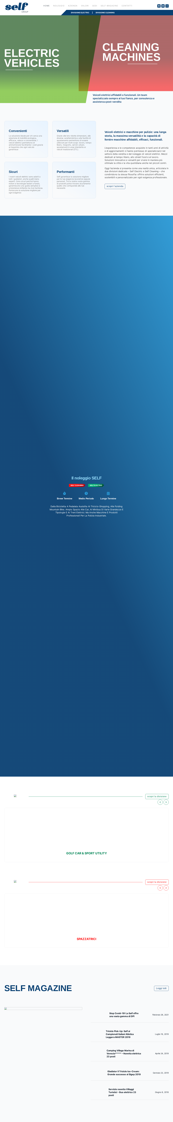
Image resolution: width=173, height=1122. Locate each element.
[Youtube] (163, 6)
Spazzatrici (86, 939)
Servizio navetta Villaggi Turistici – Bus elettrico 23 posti (122, 1092)
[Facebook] (159, 6)
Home (46, 6)
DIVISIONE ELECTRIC (80, 13)
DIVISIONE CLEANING (105, 13)
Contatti (127, 6)
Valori (85, 6)
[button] (160, 802)
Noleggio (59, 6)
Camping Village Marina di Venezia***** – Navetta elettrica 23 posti (124, 1053)
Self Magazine (109, 6)
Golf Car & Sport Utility (86, 853)
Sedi (94, 6)
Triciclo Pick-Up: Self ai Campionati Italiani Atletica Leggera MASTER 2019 (120, 1034)
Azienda (73, 6)
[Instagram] (167, 6)
